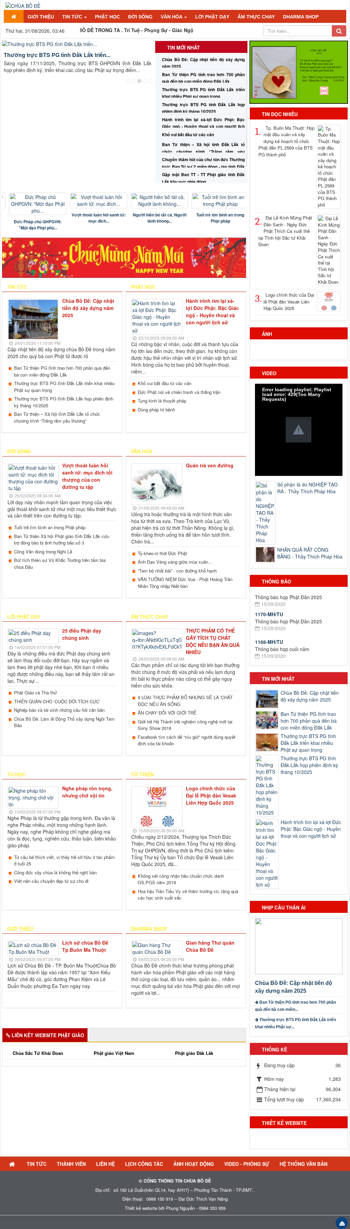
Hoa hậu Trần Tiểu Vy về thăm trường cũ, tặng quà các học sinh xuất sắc (188, 894)
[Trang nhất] (14, 16)
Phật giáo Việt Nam (114, 1053)
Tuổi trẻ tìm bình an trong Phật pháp (215, 218)
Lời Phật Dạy (23, 616)
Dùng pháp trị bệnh (156, 409)
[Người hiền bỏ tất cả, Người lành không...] (154, 200)
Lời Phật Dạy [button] (212, 16)
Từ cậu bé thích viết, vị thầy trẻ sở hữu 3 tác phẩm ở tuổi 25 (64, 860)
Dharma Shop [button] (301, 16)
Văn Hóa (141, 451)
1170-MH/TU (269, 595)
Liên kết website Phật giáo (48, 1035)
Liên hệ (105, 1163)
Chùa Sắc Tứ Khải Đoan (38, 1053)
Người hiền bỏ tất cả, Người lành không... (154, 218)
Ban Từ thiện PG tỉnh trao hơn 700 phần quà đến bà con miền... (295, 1006)
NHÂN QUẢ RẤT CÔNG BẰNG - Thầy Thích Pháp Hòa (309, 553)
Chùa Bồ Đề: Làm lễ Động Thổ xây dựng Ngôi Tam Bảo (64, 722)
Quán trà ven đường (209, 465)
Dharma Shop (149, 928)
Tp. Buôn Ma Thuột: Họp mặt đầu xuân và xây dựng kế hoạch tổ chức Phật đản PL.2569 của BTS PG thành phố (286, 141)
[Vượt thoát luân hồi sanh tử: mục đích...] (93, 200)
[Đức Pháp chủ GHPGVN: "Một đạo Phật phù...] (32, 204)
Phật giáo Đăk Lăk (194, 1053)
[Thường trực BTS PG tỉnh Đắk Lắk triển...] (77, 44)
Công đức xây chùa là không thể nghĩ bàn (55, 872)
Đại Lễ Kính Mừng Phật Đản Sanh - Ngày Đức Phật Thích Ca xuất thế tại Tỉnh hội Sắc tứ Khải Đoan (285, 231)
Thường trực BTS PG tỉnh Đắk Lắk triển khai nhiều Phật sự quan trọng (64, 386)
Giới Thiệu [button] (41, 16)
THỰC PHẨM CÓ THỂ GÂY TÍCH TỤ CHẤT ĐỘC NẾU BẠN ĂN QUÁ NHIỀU (213, 641)
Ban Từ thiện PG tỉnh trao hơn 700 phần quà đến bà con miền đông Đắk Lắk (62, 371)
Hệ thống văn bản (303, 1163)
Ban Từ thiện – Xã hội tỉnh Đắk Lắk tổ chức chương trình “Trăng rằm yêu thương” (203, 151)
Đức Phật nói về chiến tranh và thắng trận (179, 392)
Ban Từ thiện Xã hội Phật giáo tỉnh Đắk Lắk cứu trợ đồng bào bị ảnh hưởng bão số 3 (61, 539)
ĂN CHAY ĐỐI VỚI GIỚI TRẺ (167, 712)
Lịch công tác (144, 1163)
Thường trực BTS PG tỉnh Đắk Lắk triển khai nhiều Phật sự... (295, 1023)
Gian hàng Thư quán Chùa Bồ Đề (210, 946)
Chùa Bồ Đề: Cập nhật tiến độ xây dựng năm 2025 (88, 308)
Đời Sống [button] (140, 16)
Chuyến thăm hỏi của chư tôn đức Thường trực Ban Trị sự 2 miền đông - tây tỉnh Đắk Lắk (203, 166)
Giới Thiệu (20, 928)
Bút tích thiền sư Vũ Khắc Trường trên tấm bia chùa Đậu (60, 563)
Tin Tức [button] (72, 16)
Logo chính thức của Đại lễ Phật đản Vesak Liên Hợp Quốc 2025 (211, 795)
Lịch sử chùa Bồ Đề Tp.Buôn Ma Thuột (85, 946)
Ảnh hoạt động (193, 1163)
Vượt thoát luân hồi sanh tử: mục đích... (93, 218)
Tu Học (16, 774)
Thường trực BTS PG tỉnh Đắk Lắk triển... (57, 55)
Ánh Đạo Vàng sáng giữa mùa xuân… (175, 562)
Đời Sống (19, 451)
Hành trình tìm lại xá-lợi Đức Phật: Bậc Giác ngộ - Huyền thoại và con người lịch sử (203, 126)
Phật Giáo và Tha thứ (35, 692)
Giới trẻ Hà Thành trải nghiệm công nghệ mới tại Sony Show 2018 (185, 725)
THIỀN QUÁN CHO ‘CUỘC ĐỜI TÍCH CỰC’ (57, 701)
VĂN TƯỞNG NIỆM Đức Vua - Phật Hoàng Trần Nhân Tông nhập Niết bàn (185, 582)
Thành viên (71, 1163)
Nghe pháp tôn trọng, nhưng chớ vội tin (87, 792)
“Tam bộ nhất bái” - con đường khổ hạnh (177, 570)
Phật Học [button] (107, 16)
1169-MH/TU (269, 647)
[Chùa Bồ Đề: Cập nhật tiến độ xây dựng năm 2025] (299, 945)
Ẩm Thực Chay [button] (256, 16)
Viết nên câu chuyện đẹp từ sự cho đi (51, 881)
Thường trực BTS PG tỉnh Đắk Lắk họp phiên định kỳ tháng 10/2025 (63, 402)
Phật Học (143, 286)
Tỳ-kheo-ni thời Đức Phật (162, 553)
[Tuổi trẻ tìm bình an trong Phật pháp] (215, 200)
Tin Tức (36, 1163)
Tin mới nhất (183, 47)
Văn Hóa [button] (172, 16)
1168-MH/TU (269, 622)
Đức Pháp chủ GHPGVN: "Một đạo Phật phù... (32, 224)
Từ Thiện (142, 774)
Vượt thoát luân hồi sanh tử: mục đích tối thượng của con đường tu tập (87, 476)
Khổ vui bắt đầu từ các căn (188, 134)
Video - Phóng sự (246, 1163)
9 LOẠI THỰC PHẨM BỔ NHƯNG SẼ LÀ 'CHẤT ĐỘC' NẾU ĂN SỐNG (185, 700)
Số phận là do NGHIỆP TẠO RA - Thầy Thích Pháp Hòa (307, 488)
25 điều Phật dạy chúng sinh (81, 634)
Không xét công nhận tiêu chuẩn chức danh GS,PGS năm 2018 (181, 879)
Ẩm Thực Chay (149, 616)
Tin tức (17, 286)
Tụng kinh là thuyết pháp (162, 400)
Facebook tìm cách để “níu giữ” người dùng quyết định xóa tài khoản (186, 740)
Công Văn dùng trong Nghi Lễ (43, 551)
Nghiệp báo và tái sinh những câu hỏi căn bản (59, 710)
